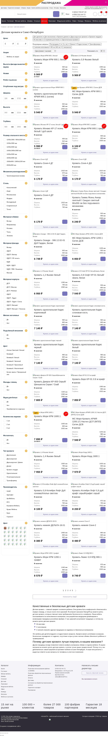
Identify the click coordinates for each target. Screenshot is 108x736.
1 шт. (8, 421)
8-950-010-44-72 (78, 15)
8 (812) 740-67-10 (79, 12)
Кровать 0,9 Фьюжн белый (85, 59)
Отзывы (56, 8)
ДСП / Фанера (12, 291)
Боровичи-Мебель (13, 506)
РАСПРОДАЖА (51, 2)
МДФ (8, 262)
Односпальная (12, 473)
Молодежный (11, 202)
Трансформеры (95, 44)
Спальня (37, 21)
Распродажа (54, 44)
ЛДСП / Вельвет (12, 305)
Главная (3, 27)
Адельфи (10, 495)
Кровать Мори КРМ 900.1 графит (88, 128)
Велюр (9, 221)
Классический (11, 187)
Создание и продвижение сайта (10, 726)
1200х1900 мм (12, 143)
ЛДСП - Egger (11, 298)
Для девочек (38, 37)
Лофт (8, 191)
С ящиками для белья (52, 39)
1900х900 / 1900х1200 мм (16, 161)
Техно (9, 209)
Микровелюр (11, 224)
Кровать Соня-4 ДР (43, 195)
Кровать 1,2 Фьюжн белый (47, 275)
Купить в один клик (50, 80)
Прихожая (52, 21)
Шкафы (30, 21)
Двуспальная (11, 455)
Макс (67, 14)
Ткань (9, 232)
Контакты (63, 8)
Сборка (23, 8)
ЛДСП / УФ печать (13, 258)
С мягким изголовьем (41, 47)
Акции (28, 8)
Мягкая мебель (20, 21)
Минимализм (11, 195)
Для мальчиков (50, 37)
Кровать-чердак (12, 469)
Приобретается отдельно (16, 409)
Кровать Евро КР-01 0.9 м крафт (88, 379)
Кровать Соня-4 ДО (82, 163)
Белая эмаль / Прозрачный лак (16, 373)
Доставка (4, 8)
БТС (8, 502)
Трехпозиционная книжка (16, 176)
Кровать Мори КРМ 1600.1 (47, 416)
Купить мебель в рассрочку (40, 8)
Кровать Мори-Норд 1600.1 (86, 456)
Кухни (4, 21)
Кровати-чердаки (95, 37)
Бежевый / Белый (13, 357)
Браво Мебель (12, 509)
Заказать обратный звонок (94, 673)
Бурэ (8, 513)
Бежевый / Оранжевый (15, 365)
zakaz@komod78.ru (61, 677)
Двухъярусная (12, 459)
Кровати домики (63, 37)
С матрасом (66, 47)
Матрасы (88, 21)
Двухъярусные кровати (79, 37)
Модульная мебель (64, 21)
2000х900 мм (11, 165)
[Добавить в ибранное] (66, 55)
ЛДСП (9, 251)
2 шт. (8, 424)
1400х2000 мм (12, 154)
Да (8, 319)
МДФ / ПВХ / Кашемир (14, 269)
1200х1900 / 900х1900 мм (16, 139)
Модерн (9, 198)
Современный (12, 206)
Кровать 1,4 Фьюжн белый (47, 456)
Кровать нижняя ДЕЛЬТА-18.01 (49, 525)
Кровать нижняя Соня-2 (84, 525)
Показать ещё (70, 597)
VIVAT (9, 491)
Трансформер (12, 480)
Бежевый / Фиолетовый (15, 368)
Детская (44, 21)
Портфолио (32, 690)
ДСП (8, 283)
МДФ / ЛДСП (11, 265)
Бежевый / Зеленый (14, 361)
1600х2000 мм (12, 158)
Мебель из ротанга (99, 21)
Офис (74, 21)
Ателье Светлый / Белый (15, 350)
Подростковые (82, 44)
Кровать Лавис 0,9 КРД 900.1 (87, 557)
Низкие (72, 44)
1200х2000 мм (12, 147)
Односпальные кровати (70, 39)
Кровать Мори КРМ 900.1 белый (50, 59)
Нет (8, 323)
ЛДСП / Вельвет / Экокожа (16, 309)
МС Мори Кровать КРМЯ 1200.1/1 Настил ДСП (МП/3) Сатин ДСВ (86, 422)
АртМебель (11, 498)
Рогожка (9, 228)
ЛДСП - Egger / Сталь (14, 301)
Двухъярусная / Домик (15, 462)
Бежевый (10, 354)
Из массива (38, 39)
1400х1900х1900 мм (14, 150)
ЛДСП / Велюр (12, 254)
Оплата (30, 678)
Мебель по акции (13, 57)
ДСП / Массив (11, 287)
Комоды (80, 21)
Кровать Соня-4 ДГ (43, 163)
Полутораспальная (13, 477)
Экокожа (10, 235)
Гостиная (10, 21)
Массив (9, 273)
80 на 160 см (55, 47)
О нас (51, 8)
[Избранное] (100, 14)
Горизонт (10, 517)
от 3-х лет (64, 44)
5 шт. (8, 428)
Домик (9, 466)
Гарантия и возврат (14, 8)
